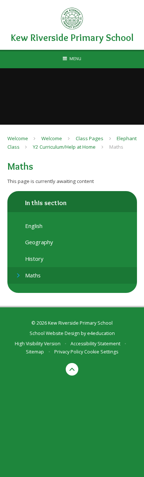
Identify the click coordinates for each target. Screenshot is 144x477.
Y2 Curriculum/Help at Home (64, 147)
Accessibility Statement (95, 344)
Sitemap (35, 352)
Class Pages (89, 138)
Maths (116, 147)
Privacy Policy (68, 352)
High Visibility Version (38, 344)
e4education (101, 333)
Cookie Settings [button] (101, 352)
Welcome (17, 138)
